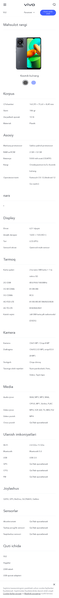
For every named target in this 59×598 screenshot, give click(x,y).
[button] (4, 4)
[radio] (25, 81)
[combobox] (11, 12)
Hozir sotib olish (48, 12)
